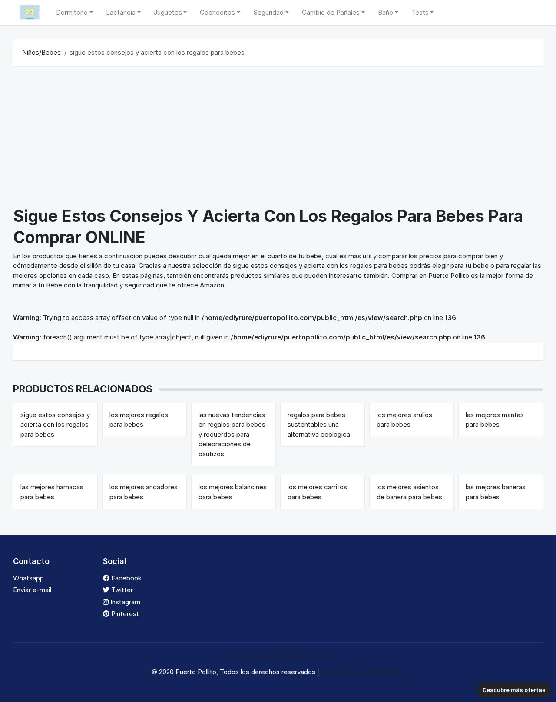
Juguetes (168, 12)
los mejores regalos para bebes (138, 420)
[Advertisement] (278, 138)
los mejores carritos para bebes (317, 492)
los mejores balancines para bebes (233, 492)
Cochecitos (217, 12)
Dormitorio (72, 12)
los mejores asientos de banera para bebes (409, 492)
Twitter (121, 590)
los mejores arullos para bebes (404, 420)
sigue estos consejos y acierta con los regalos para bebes (55, 424)
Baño (385, 12)
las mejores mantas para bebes (495, 420)
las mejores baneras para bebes (496, 492)
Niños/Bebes (41, 52)
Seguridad (268, 12)
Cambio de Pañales (331, 12)
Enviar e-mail (32, 590)
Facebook (125, 578)
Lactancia (121, 12)
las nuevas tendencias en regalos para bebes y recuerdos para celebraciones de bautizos (232, 434)
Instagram (124, 602)
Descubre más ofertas (514, 689)
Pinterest (124, 614)
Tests (420, 12)
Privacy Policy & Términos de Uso (278, 656)
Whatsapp (28, 578)
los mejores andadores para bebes (143, 492)
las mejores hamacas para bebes (51, 492)
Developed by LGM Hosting (363, 672)
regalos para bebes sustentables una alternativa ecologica (319, 424)
